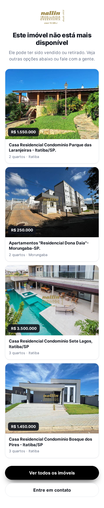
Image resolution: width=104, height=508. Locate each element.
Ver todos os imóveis (52, 473)
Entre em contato (52, 490)
